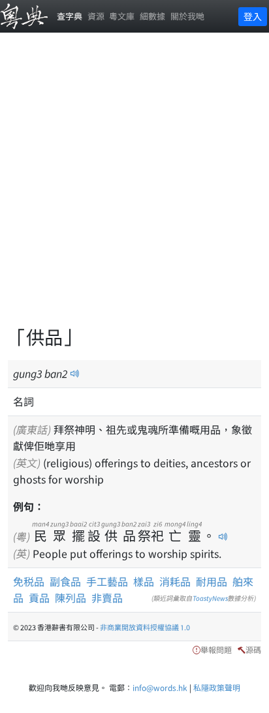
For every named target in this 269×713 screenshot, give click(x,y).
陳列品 (70, 597)
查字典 (69, 16)
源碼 (253, 649)
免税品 (28, 581)
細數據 (152, 16)
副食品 (65, 581)
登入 (253, 16)
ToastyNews (210, 598)
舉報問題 (216, 649)
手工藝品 (107, 581)
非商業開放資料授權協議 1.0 (145, 627)
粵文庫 (121, 16)
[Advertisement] (134, 186)
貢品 (39, 597)
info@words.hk (160, 687)
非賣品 (107, 597)
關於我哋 (187, 16)
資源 (95, 16)
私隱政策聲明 (216, 687)
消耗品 (175, 581)
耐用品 (211, 581)
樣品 (143, 581)
